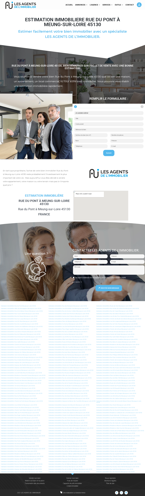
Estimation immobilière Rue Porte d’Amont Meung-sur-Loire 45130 (68, 425)
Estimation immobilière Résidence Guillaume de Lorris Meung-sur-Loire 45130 (119, 412)
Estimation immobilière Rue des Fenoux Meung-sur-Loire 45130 (19, 428)
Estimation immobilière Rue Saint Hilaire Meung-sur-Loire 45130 (114, 337)
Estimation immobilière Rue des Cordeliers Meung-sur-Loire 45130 (68, 331)
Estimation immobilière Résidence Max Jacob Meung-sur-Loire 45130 (21, 425)
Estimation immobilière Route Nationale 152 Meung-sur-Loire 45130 (116, 415)
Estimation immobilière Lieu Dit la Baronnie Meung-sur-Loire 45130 (20, 391)
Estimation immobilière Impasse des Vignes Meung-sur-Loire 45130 (68, 423)
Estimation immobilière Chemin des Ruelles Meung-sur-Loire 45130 (68, 438)
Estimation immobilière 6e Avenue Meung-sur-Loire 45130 (65, 334)
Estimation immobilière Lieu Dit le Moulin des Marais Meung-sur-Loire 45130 (118, 464)
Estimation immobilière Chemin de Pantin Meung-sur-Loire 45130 (115, 334)
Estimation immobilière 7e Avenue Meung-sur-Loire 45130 (18, 385)
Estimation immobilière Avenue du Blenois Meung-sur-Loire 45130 (115, 365)
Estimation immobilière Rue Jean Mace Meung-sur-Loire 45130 (67, 352)
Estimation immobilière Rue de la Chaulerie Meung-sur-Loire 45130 (68, 383)
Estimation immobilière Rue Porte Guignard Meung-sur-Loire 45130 (20, 441)
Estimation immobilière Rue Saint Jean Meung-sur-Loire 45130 (19, 451)
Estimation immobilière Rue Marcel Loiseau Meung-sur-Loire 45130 (115, 342)
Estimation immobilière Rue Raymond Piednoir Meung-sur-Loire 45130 (69, 472)
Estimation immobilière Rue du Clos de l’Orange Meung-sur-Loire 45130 (117, 410)
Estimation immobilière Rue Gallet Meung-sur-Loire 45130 (18, 342)
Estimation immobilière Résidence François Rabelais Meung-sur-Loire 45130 (23, 378)
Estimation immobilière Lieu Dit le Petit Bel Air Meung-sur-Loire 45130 (116, 418)
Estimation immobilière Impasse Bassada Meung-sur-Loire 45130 (115, 352)
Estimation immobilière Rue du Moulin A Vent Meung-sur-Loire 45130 (69, 385)
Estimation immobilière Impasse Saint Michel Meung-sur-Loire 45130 (21, 367)
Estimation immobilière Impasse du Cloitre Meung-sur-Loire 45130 (68, 367)
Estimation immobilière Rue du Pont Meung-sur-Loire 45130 (18, 306)
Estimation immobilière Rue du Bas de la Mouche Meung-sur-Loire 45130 (117, 308)
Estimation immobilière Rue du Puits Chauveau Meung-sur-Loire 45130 (116, 324)
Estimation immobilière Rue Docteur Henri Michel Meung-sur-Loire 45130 (117, 467)
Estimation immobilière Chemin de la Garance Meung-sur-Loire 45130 (116, 360)
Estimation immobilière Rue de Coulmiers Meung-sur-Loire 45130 (68, 449)
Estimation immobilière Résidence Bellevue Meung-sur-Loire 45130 (20, 454)
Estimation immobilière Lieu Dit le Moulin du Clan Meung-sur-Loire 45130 (70, 362)
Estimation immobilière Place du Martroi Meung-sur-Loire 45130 (114, 375)
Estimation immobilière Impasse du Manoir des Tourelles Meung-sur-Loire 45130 (72, 401)
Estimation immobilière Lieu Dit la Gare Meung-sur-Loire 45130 (19, 329)
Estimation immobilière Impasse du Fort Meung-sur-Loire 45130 (67, 461)
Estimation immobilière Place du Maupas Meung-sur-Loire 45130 (67, 321)
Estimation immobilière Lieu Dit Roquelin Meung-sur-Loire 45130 (115, 388)
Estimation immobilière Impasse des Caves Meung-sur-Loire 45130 (115, 407)
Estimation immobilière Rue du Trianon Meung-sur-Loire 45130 (114, 459)
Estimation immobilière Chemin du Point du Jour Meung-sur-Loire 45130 (22, 401)
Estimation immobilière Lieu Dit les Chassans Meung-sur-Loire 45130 (21, 331)
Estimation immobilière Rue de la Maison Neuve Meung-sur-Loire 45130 (22, 311)
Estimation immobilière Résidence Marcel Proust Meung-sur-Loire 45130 (22, 456)
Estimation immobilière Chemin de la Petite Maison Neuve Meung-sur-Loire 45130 (120, 431)
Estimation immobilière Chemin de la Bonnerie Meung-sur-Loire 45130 (116, 443)
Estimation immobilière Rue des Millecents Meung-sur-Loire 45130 (115, 433)
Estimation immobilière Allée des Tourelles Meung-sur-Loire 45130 (68, 347)
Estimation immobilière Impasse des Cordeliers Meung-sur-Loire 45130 (117, 339)
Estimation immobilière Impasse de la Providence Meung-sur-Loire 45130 (70, 344)
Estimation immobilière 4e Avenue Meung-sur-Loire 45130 (18, 443)
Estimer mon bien (72, 478)
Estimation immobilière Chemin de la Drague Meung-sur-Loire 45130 (116, 393)
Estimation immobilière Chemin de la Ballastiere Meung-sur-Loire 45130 (22, 326)
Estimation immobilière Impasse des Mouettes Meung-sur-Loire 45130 (21, 469)
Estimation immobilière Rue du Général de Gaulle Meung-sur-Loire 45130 (70, 378)
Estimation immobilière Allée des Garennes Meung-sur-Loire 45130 (68, 375)
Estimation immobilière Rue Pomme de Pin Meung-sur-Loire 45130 (115, 391)
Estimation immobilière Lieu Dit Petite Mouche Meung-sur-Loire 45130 (21, 373)
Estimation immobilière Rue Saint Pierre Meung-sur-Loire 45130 (67, 388)
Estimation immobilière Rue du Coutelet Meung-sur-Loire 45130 (114, 454)
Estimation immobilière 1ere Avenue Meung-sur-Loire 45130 (18, 355)
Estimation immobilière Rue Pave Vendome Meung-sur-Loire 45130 (115, 357)
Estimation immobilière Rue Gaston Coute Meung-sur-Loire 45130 (115, 438)
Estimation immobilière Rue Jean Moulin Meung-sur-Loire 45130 (67, 433)
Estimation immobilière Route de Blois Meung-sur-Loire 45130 (19, 398)
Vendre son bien (34, 478)
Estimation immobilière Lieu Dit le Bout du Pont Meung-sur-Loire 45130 (21, 393)
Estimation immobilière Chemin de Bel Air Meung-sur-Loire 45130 (20, 446)
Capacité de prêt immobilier (72, 483)
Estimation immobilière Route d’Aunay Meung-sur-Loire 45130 (114, 331)
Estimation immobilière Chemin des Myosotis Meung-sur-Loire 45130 (116, 449)
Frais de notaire (72, 481)
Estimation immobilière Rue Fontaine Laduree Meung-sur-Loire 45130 (116, 461)
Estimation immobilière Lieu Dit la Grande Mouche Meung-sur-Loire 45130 (118, 436)
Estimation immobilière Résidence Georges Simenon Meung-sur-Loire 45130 (71, 370)
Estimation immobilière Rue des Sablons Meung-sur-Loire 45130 (115, 398)
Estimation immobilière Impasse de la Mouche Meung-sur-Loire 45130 (69, 405)
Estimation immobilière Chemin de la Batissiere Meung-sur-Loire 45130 (117, 420)
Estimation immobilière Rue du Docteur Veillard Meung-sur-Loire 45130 (69, 311)
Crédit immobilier (72, 486)
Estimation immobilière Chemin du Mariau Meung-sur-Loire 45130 (20, 420)
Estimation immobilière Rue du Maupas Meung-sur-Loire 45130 (114, 362)
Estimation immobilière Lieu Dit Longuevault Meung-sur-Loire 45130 (116, 321)
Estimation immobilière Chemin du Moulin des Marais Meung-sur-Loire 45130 (118, 319)
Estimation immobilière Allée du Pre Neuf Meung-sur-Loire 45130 (20, 412)
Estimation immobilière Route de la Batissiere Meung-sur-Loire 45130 (69, 391)
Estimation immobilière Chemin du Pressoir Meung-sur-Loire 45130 (115, 385)
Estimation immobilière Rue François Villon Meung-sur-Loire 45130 (115, 380)
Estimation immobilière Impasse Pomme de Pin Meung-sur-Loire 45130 (21, 472)
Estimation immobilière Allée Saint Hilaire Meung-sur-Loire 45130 (67, 339)
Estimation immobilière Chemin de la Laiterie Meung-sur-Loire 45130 (116, 451)
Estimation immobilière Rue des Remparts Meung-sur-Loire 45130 (68, 306)
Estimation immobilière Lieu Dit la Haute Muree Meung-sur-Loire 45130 (117, 370)
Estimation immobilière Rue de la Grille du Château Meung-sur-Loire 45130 (70, 469)
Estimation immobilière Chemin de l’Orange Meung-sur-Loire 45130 (68, 365)
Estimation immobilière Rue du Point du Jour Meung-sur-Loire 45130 (68, 355)
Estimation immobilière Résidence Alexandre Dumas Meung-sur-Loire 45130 (23, 375)
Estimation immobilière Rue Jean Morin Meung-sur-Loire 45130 (67, 459)
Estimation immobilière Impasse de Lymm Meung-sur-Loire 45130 (20, 362)
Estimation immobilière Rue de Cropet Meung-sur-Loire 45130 (114, 311)
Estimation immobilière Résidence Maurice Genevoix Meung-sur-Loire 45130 (118, 425)
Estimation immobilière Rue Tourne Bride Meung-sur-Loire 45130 (20, 313)
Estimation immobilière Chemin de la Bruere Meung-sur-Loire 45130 (21, 344)
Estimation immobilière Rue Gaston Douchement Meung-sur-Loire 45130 (70, 349)
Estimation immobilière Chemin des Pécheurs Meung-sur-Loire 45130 (69, 313)
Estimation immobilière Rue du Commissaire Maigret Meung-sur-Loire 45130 (118, 326)
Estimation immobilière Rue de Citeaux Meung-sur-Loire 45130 (19, 316)
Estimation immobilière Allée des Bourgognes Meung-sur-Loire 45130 (21, 308)
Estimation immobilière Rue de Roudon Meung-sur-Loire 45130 (19, 418)
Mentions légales (110, 481)
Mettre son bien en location (34, 481)
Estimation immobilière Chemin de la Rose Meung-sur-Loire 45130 (115, 329)
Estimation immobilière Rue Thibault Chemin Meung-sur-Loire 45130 (116, 456)
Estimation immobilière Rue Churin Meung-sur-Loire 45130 (113, 405)
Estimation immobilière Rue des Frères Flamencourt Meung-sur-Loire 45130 (23, 436)
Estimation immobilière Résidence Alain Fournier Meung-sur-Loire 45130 (117, 428)
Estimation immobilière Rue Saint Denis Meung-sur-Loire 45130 (114, 469)
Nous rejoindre (110, 478)
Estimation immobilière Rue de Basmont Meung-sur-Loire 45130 (67, 407)
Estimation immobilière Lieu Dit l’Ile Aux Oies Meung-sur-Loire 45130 (68, 337)
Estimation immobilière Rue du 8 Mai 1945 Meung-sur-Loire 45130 (115, 378)
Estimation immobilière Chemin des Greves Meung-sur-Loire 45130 (115, 373)
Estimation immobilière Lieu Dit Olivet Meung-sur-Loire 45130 (19, 321)
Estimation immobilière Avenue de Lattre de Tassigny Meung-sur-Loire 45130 (71, 428)
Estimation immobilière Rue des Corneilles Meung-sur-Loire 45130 (68, 393)
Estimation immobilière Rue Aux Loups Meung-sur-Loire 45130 (19, 319)
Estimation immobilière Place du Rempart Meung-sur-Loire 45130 (68, 360)
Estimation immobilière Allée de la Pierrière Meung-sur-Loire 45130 (68, 380)
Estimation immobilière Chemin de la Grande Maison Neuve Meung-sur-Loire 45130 (118, 401)
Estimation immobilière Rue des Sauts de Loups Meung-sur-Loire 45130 (117, 423)
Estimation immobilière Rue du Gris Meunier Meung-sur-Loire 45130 (21, 433)
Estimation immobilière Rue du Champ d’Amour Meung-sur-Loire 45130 (21, 464)
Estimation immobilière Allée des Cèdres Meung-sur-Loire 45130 (67, 456)
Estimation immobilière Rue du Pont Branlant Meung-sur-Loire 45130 (21, 349)
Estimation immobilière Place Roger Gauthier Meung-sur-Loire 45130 (69, 329)
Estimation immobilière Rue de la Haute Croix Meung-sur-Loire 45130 (21, 383)
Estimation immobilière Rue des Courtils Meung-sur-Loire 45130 (19, 324)
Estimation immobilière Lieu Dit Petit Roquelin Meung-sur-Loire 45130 (69, 326)
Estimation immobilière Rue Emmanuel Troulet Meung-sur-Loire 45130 (21, 337)
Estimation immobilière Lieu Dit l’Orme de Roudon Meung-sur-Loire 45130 (117, 441)
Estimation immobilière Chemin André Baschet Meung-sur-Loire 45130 (69, 415)
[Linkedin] (126, 492)
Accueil (69, 5)
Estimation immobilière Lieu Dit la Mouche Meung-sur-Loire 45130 (115, 396)
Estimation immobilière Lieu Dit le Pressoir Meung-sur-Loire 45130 (20, 347)
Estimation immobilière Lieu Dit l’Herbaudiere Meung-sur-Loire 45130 (21, 431)
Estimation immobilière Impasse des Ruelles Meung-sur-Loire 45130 (20, 365)
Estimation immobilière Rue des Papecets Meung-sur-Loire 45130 (68, 446)
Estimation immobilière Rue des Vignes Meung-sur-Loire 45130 (19, 339)
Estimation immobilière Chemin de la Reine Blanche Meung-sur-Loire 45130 (23, 449)
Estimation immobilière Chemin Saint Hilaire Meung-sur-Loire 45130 (20, 410)
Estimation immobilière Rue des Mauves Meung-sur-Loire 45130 (67, 410)
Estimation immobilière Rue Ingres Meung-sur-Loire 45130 (65, 441)
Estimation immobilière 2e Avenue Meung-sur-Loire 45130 (18, 370)
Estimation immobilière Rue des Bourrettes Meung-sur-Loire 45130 (68, 396)
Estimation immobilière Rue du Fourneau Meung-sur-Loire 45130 (20, 438)
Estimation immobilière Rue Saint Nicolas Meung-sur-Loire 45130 (67, 443)
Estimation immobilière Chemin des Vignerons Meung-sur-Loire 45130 (69, 412)
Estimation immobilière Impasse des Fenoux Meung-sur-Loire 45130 (116, 347)
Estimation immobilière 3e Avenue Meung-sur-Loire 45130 (65, 467)
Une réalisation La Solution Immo (74, 493)
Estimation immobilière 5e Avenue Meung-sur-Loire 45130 (65, 324)
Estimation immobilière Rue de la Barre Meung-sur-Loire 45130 (114, 313)
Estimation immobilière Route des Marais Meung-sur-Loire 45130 (20, 407)
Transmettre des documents (35, 483)
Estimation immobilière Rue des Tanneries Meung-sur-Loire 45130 (68, 418)
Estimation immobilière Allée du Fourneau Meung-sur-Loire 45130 (115, 349)
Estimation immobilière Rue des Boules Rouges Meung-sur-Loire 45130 (21, 357)
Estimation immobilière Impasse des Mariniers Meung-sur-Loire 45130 (69, 398)
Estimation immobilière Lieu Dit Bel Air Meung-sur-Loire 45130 (19, 405)
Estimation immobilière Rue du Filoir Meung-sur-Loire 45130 (18, 396)
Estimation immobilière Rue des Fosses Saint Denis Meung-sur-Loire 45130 (118, 367)
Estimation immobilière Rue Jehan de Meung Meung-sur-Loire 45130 (68, 451)
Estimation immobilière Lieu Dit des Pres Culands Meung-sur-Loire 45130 (117, 316)
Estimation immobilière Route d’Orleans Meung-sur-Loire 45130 (67, 342)
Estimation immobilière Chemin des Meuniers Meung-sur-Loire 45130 (21, 380)
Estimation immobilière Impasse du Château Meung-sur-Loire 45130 (20, 352)
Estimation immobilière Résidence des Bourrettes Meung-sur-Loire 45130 (117, 344)
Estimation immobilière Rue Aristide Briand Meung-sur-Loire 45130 (20, 360)
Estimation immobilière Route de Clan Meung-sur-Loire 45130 (114, 306)
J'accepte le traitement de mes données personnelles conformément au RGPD (100, 278)
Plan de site (110, 483)
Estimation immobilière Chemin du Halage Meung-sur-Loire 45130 (68, 431)
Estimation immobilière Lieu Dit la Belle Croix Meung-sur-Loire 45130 (68, 308)
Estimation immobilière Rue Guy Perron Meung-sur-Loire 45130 (19, 461)
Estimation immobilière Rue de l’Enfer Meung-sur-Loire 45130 (66, 420)
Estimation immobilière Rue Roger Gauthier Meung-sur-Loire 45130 (20, 415)
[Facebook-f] (116, 492)
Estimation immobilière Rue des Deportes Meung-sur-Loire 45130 (115, 472)
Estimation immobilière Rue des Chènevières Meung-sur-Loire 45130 (69, 436)
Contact (129, 5)
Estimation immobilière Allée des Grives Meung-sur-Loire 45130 (67, 357)
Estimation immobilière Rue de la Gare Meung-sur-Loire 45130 (114, 446)
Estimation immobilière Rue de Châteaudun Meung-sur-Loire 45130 (20, 334)
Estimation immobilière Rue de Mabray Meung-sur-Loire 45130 (67, 464)
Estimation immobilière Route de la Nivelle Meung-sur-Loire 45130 (115, 383)
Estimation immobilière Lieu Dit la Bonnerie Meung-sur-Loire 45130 (20, 423)
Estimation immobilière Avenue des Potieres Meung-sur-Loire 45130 (68, 316)
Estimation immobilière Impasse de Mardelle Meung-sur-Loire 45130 (21, 459)
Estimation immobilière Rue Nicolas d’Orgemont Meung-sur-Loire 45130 (69, 373)
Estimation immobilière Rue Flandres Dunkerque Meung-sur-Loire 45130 (70, 319)
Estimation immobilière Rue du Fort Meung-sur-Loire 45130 (18, 388)
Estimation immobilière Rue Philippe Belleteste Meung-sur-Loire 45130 (117, 355)
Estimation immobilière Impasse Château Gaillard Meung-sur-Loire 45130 (70, 454)
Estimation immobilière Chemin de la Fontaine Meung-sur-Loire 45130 (21, 467)
